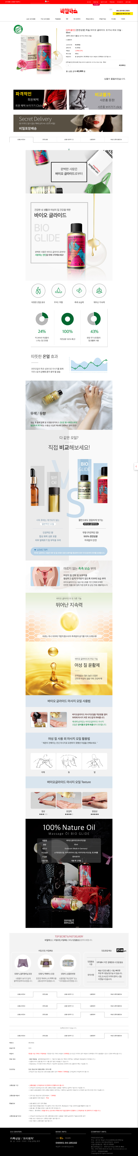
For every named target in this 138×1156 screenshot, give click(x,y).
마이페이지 (120, 2)
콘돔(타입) (102, 19)
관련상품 (45, 139)
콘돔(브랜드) (90, 19)
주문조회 (112, 2)
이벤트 (123, 19)
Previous (110, 9)
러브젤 (113, 19)
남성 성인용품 (30, 19)
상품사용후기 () (68, 139)
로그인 (89, 2)
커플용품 (58, 19)
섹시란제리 (77, 19)
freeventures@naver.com (120, 1149)
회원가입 (95, 2)
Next (111, 9)
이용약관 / (93, 1151)
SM (67, 19)
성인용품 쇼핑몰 (12, 2)
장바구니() (104, 2)
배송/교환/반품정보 (116, 139)
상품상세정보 (21, 139)
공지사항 (128, 2)
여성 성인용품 (45, 19)
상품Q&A (92, 139)
